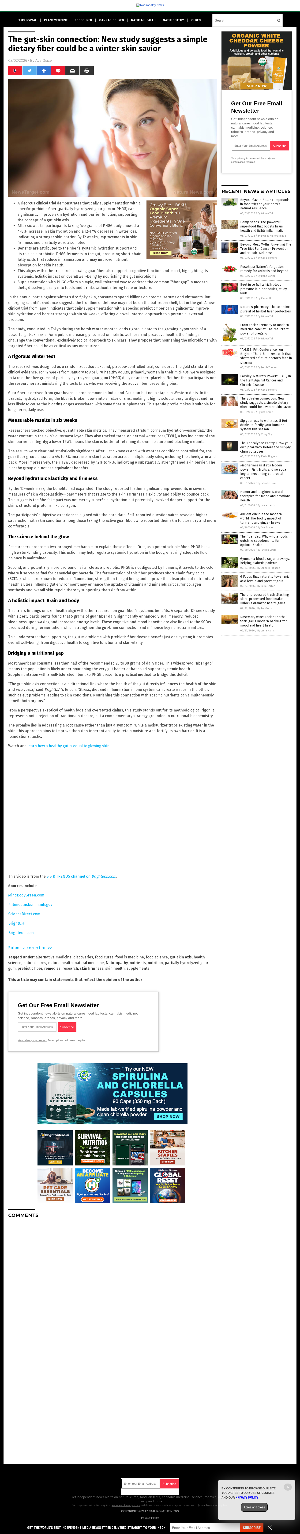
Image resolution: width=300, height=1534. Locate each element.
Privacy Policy (150, 1517)
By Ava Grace (265, 412)
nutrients (138, 963)
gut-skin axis (181, 957)
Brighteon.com (21, 932)
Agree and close (254, 1507)
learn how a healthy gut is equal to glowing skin (68, 746)
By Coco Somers (267, 257)
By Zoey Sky (265, 434)
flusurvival (27, 20)
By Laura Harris (266, 505)
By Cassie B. (264, 298)
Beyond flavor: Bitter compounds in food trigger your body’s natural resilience (264, 204)
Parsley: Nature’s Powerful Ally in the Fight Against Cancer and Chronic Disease (265, 380)
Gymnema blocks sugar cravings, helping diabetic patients (265, 561)
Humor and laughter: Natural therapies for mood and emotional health (266, 496)
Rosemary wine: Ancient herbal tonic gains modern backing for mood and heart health (263, 621)
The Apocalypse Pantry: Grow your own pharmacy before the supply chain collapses (266, 447)
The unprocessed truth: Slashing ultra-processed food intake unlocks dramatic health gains (264, 599)
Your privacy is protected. (32, 1040)
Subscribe (252, 1528)
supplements (138, 968)
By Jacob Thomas (268, 367)
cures (196, 20)
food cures (104, 957)
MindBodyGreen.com (26, 895)
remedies (52, 968)
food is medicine (129, 957)
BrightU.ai (16, 923)
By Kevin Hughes (267, 456)
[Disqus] (112, 1280)
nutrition (155, 963)
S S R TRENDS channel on (81, 876)
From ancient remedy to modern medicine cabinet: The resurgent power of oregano (264, 329)
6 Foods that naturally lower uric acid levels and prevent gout (264, 579)
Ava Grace (43, 60)
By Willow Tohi (266, 213)
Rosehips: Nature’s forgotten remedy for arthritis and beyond (264, 269)
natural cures (34, 963)
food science (157, 957)
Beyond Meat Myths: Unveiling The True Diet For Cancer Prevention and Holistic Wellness (265, 248)
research (70, 968)
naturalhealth (143, 20)
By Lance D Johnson (268, 567)
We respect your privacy (126, 1505)
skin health (115, 968)
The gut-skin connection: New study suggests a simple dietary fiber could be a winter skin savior (266, 402)
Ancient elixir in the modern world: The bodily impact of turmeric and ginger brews (261, 518)
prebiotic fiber (30, 968)
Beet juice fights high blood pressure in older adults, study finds (263, 289)
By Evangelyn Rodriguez (272, 235)
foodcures (83, 20)
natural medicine (89, 963)
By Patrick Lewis (267, 483)
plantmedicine (56, 20)
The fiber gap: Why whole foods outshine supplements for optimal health (264, 540)
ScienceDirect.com (24, 914)
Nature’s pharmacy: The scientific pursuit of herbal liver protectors (265, 309)
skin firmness (91, 968)
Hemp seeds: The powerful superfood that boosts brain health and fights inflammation (262, 226)
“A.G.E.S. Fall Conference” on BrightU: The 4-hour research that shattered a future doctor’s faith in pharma (266, 356)
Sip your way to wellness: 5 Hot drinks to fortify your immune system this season (263, 425)
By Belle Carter (266, 275)
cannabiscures (111, 20)
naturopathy (173, 20)
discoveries (83, 957)
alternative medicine (53, 957)
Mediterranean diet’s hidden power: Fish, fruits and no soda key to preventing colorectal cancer (263, 471)
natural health (60, 963)
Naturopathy (117, 963)
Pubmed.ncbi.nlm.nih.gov (30, 904)
